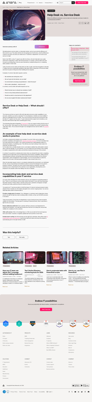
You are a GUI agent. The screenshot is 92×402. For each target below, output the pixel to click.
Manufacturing (6, 373)
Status (35, 391)
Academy (49, 338)
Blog (7, 7)
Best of (34, 265)
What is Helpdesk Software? (53, 345)
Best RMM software (51, 350)
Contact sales (50, 362)
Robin (4, 336)
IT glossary (49, 340)
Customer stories (72, 340)
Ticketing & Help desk (29, 338)
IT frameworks (24, 123)
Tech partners (50, 366)
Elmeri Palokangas (40, 275)
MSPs (4, 364)
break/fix (46, 126)
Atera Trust (30, 391)
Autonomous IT (7, 333)
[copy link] (88, 23)
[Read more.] (13, 257)
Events (26, 364)
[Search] (73, 2)
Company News (48, 2)
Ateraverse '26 (28, 362)
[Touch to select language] (57, 2)
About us (70, 362)
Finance (4, 376)
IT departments (6, 362)
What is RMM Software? (52, 343)
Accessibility (42, 391)
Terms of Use (22, 391)
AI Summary (42, 46)
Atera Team (61, 23)
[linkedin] (85, 23)
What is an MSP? (50, 347)
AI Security (5, 340)
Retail (4, 371)
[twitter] (82, 23)
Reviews (70, 345)
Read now (5, 286)
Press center (71, 366)
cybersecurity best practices (29, 140)
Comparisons (71, 350)
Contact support (50, 364)
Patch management (29, 340)
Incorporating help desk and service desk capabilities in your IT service (80, 58)
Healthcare (5, 369)
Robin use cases (6, 345)
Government (5, 378)
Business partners (50, 369)
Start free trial (82, 2)
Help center (71, 336)
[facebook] (79, 23)
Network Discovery (29, 343)
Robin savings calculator (8, 343)
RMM (26, 336)
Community (27, 366)
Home (4, 7)
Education (5, 366)
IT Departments (30, 2)
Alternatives (71, 352)
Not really (22, 237)
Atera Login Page (72, 343)
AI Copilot (5, 338)
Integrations (27, 345)
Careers (70, 364)
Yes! (9, 237)
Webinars (49, 336)
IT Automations (12, 7)
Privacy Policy (14, 391)
